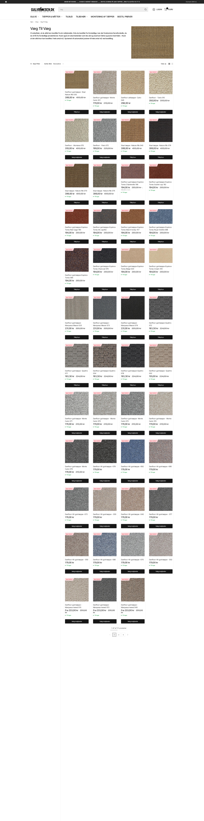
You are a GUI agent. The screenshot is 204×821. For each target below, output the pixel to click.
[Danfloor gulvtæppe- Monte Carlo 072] (133, 403)
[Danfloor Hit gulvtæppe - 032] (161, 544)
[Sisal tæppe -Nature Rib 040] (133, 130)
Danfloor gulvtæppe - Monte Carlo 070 (104, 419)
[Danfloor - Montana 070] (77, 130)
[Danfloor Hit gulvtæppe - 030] (105, 499)
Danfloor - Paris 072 (101, 145)
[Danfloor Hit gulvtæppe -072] (77, 499)
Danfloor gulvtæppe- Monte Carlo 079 (76, 467)
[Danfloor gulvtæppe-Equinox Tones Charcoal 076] (105, 255)
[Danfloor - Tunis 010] (161, 82)
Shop (36, 22)
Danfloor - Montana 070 (74, 145)
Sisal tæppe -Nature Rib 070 (76, 191)
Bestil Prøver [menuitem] (124, 16)
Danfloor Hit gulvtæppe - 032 (160, 560)
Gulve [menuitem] (33, 16)
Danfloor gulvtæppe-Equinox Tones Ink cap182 (104, 228)
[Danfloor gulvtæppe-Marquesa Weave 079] (133, 308)
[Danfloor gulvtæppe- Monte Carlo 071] (77, 403)
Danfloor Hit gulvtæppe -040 (132, 514)
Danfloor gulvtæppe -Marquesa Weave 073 (101, 324)
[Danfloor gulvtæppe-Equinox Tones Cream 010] (161, 255)
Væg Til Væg (43, 22)
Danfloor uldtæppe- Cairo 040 (131, 99)
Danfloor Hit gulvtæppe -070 (132, 560)
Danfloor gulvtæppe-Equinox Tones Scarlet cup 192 (160, 183)
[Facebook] (6, 1)
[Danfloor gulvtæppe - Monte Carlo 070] (105, 403)
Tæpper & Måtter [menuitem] (51, 16)
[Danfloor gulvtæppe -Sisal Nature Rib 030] (77, 80)
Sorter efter (48, 64)
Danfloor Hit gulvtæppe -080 (104, 560)
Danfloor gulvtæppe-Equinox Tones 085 (76, 276)
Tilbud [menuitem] (69, 16)
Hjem (31, 22)
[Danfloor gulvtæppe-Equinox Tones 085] (77, 260)
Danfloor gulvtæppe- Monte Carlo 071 (76, 419)
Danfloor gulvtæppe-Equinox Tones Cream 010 (160, 267)
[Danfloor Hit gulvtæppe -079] (105, 451)
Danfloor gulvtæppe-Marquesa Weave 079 (129, 324)
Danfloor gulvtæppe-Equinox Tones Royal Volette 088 (160, 228)
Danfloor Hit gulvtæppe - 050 (76, 560)
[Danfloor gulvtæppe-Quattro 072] (161, 308)
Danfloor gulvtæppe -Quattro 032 (160, 372)
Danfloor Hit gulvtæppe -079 (104, 466)
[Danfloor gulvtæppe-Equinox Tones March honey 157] (133, 216)
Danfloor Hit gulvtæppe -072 (76, 514)
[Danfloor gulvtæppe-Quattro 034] (105, 355)
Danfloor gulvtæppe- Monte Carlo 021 (104, 99)
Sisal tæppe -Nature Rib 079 (160, 145)
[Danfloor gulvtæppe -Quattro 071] (77, 355)
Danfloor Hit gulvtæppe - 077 (160, 514)
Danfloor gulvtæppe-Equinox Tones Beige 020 (132, 267)
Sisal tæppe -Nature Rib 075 (104, 191)
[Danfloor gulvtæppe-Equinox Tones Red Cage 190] (77, 216)
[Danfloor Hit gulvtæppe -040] (133, 499)
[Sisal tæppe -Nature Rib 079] (161, 130)
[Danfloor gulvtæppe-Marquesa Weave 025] (77, 308)
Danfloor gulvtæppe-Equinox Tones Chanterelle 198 (132, 183)
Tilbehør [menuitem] (81, 16)
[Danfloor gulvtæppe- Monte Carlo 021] (105, 82)
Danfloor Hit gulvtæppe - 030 (104, 514)
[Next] (128, 635)
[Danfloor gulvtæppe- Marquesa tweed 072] (105, 590)
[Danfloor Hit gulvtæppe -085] (161, 451)
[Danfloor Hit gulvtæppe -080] (105, 544)
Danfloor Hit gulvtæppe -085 (160, 466)
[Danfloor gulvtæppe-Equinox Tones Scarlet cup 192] (161, 171)
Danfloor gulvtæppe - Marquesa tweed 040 (129, 606)
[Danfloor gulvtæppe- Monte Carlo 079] (77, 451)
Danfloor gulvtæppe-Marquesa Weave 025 (73, 324)
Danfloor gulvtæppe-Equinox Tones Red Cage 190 (76, 228)
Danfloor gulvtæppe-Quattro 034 (104, 372)
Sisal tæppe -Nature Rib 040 (132, 145)
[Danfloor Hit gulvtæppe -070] (133, 544)
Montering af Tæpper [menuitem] (102, 16)
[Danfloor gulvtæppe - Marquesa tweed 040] (133, 590)
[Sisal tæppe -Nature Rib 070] (77, 175)
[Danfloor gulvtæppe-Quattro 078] (133, 355)
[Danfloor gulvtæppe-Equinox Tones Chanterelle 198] (133, 171)
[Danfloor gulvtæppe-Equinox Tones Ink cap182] (105, 216)
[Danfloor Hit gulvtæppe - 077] (161, 499)
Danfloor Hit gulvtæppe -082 (132, 466)
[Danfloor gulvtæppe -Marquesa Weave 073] (105, 308)
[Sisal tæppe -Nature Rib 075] (105, 175)
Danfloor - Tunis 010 (157, 98)
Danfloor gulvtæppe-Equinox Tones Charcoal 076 (104, 267)
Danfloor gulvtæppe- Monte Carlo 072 (132, 419)
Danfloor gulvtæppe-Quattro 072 (160, 324)
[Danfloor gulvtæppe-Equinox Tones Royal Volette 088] (161, 216)
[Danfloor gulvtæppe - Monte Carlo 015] (161, 403)
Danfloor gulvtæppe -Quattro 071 (76, 372)
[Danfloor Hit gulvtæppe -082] (133, 451)
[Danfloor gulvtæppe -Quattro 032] (161, 355)
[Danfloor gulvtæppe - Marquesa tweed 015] (77, 590)
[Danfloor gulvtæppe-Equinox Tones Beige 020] (133, 255)
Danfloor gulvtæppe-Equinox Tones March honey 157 (132, 228)
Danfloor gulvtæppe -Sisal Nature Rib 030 (75, 93)
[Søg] (145, 9)
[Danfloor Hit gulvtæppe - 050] (77, 544)
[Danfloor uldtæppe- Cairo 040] (133, 82)
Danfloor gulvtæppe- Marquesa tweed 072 (101, 606)
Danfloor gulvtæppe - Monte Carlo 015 (160, 419)
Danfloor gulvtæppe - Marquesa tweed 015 (73, 606)
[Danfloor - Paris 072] (105, 130)
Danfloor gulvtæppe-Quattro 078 (132, 372)
